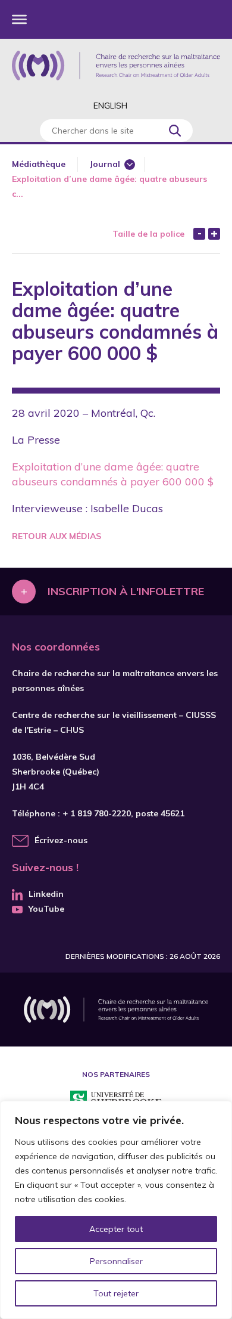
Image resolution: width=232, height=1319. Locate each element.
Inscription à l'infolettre (126, 591)
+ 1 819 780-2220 (96, 813)
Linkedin (46, 893)
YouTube (46, 908)
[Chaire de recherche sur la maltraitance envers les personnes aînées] (116, 65)
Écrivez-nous (61, 840)
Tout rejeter (116, 1293)
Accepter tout (116, 1229)
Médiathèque (38, 164)
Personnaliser (116, 1261)
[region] (116, 1210)
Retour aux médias (56, 536)
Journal (105, 164)
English (110, 105)
